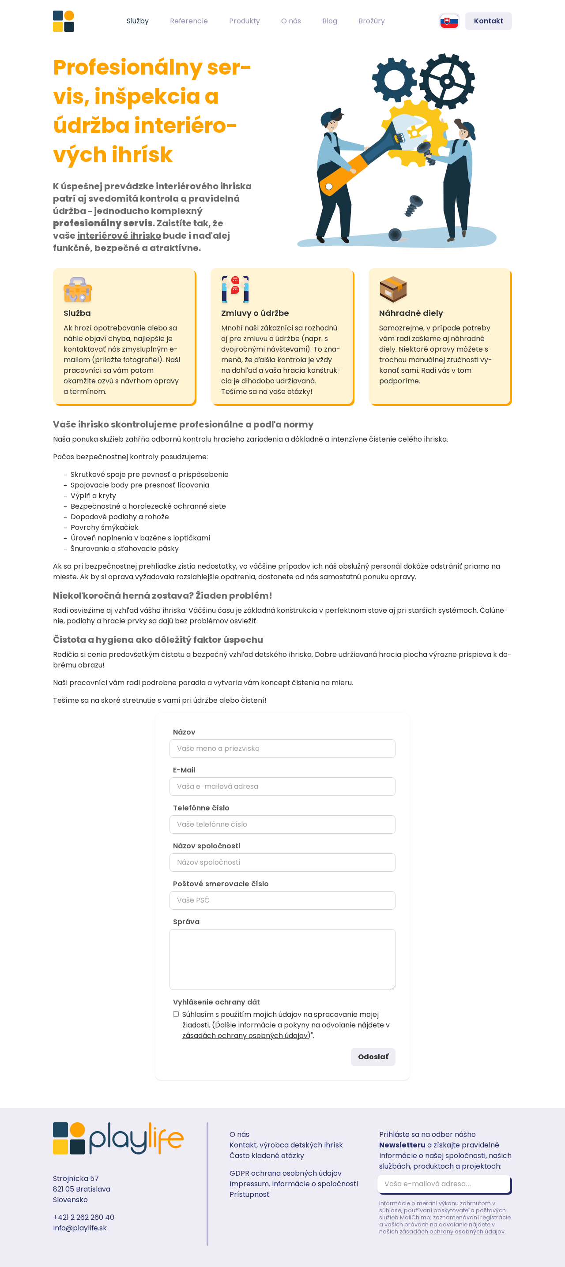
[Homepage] (63, 21)
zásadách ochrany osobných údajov (245, 1036)
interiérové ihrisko (119, 235)
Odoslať (373, 1057)
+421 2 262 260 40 (83, 1217)
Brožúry (371, 21)
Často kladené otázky (267, 1156)
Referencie (189, 21)
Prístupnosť (250, 1194)
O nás (291, 21)
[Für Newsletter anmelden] (500, 1184)
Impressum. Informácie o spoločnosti (294, 1184)
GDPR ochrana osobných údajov (286, 1173)
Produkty (244, 21)
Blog (329, 21)
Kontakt (488, 21)
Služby (138, 21)
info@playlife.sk (80, 1228)
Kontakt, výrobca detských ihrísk (286, 1145)
